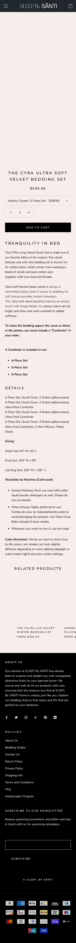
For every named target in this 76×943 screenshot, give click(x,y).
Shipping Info (14, 775)
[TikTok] (35, 717)
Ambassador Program (19, 796)
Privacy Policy (14, 768)
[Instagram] (25, 717)
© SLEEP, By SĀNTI (38, 879)
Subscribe (21, 858)
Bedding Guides (15, 747)
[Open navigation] (6, 6)
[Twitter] (16, 717)
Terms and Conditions (19, 782)
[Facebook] (6, 717)
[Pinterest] (45, 717)
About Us (11, 741)
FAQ (8, 789)
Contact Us (12, 754)
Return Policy (14, 761)
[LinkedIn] (55, 717)
